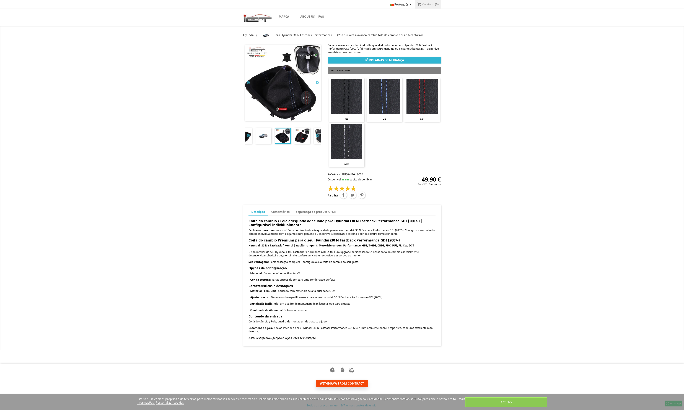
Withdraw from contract (342, 383)
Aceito (506, 402)
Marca (284, 17)
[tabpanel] (282, 136)
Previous (248, 83)
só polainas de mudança (384, 60)
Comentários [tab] (280, 212)
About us (307, 17)
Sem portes (435, 184)
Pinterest (361, 195)
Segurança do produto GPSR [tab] (316, 212)
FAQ (321, 17)
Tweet (352, 195)
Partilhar (343, 195)
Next (317, 83)
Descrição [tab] (258, 212)
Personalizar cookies (170, 402)
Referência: (334, 174)
